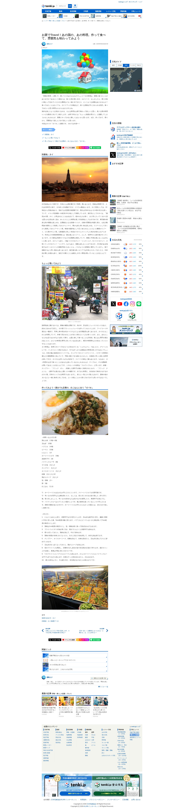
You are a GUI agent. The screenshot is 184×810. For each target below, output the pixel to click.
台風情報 (69, 742)
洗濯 (86, 735)
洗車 (86, 753)
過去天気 (58, 740)
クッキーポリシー (113, 799)
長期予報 (46, 742)
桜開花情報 (121, 737)
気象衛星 (80, 735)
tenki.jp (48, 6)
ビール (93, 745)
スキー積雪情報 (122, 763)
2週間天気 (46, 740)
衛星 (113, 65)
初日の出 (121, 767)
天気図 (85, 11)
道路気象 (46, 758)
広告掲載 (125, 799)
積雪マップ (46, 747)
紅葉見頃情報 (121, 754)
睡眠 (86, 755)
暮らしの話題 (135, 735)
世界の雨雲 (46, 753)
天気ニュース (136, 11)
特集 (131, 739)
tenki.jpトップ (123, 2)
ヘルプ (140, 2)
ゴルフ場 (104, 745)
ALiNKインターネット (68, 799)
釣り (103, 753)
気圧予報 (46, 737)
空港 (103, 737)
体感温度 (87, 750)
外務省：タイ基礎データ (50, 621)
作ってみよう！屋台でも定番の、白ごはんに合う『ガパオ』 (65, 141)
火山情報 (69, 740)
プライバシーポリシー (97, 799)
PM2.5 (139, 65)
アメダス (132, 65)
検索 (70, 6)
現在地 (75, 7)
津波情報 (69, 737)
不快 (92, 737)
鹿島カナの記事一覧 (100, 678)
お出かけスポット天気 (108, 755)
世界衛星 (80, 737)
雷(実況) (58, 742)
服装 (86, 737)
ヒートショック (122, 759)
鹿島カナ (50, 677)
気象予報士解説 (134, 732)
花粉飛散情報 (121, 733)
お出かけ (87, 740)
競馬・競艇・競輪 (107, 750)
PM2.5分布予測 (48, 750)
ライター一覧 (104, 686)
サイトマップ (133, 2)
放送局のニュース (135, 737)
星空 (86, 742)
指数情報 (98, 11)
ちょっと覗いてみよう (52, 138)
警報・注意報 (70, 732)
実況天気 (58, 737)
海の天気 (104, 735)
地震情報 (69, 735)
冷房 (92, 740)
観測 (60, 11)
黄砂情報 (46, 760)
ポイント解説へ (48, 129)
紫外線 (87, 747)
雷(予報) (45, 755)
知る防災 (69, 745)
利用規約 (83, 799)
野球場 (104, 740)
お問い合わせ (135, 799)
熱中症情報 (121, 750)
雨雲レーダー (47, 745)
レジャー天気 (110, 11)
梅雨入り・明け (122, 746)
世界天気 (46, 735)
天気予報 (48, 11)
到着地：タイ (49, 134)
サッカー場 (105, 742)
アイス (93, 742)
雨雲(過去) (59, 732)
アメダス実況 (60, 735)
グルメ (45, 47)
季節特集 (123, 11)
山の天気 (104, 732)
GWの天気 (121, 741)
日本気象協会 (55, 799)
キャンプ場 (105, 747)
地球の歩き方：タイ (49, 618)
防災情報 (73, 11)
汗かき (93, 735)
